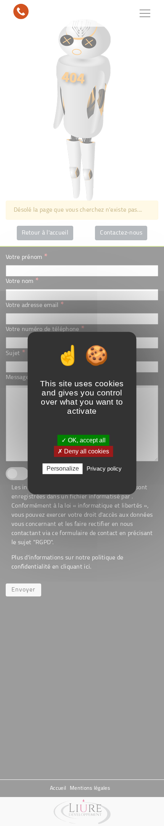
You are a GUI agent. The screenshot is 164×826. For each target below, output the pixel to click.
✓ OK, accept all (83, 440)
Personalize (63, 469)
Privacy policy (104, 469)
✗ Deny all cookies (83, 451)
